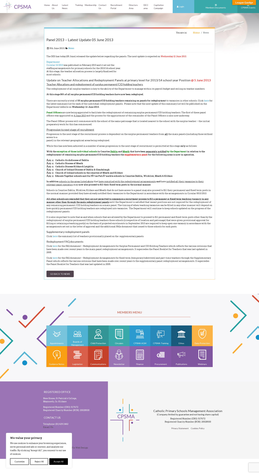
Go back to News (60, 274)
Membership (91, 5)
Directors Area (133, 6)
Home (47, 5)
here (206, 100)
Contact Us (102, 6)
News (71, 48)
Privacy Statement (180, 428)
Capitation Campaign (159, 6)
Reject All (39, 461)
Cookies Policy (197, 428)
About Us (55, 6)
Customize (20, 461)
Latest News (65, 6)
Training (79, 5)
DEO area (146, 6)
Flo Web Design (80, 447)
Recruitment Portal (116, 6)
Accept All (58, 461)
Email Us (48, 427)
